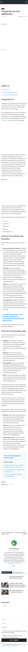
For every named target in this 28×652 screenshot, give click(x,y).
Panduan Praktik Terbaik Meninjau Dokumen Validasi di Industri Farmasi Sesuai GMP (17, 585)
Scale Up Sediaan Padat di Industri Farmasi (7, 533)
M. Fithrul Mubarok (14, 548)
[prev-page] (2, 597)
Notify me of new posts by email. (10, 637)
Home (2, 6)
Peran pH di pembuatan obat (10, 92)
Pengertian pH (6, 89)
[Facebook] (2, 19)
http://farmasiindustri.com (14, 550)
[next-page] (5, 597)
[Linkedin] (14, 566)
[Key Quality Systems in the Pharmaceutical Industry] (5, 592)
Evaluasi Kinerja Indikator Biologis (21, 533)
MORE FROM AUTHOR (18, 572)
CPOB (6, 6)
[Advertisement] (14, 66)
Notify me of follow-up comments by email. (12, 635)
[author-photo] (14, 546)
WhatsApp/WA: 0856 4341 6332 (14, 563)
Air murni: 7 (6, 221)
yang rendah (6, 120)
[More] (12, 19)
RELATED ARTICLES (6, 572)
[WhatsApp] (9, 19)
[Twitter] (6, 19)
